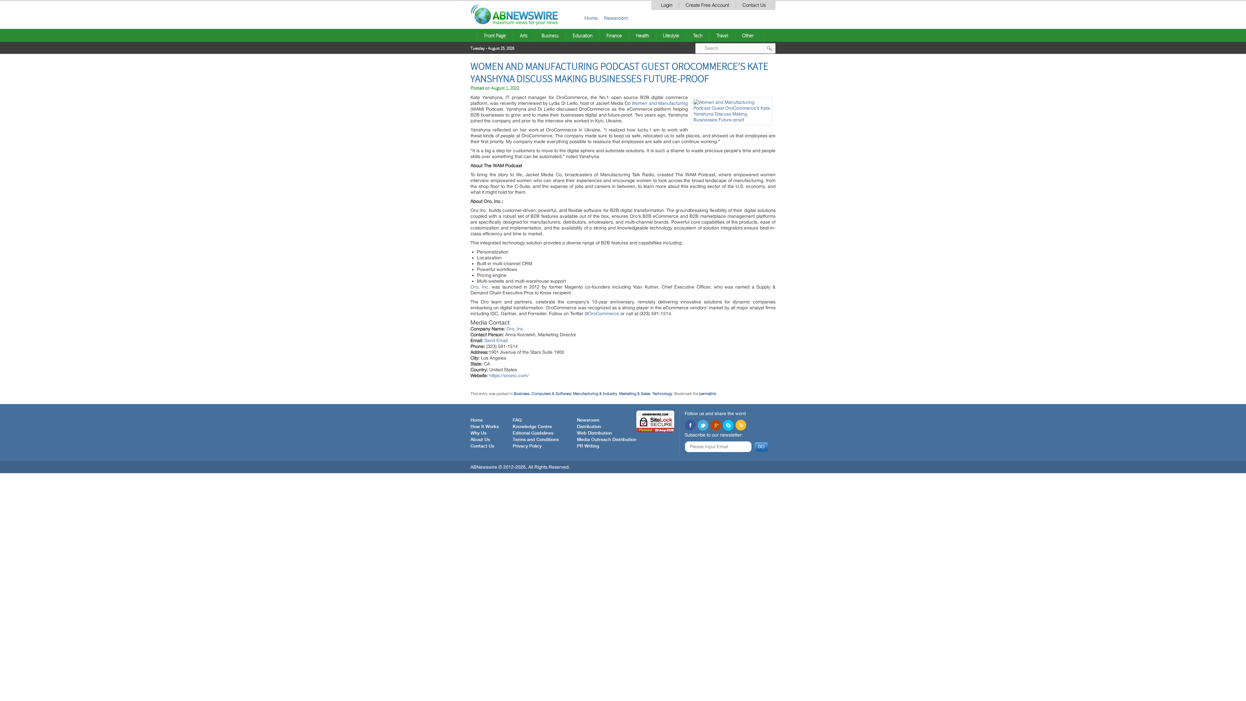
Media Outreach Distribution (606, 439)
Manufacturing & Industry (595, 393)
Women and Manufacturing (660, 103)
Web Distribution (594, 433)
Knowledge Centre (532, 426)
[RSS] (740, 426)
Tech (697, 35)
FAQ (517, 420)
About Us (480, 439)
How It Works (484, 426)
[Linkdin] (715, 426)
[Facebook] (690, 426)
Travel (722, 35)
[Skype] (728, 426)
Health (642, 35)
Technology (662, 393)
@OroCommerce (602, 313)
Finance (614, 35)
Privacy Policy (527, 446)
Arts (524, 35)
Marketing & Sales (634, 393)
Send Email (496, 340)
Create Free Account (707, 5)
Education (582, 35)
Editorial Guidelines (533, 433)
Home (591, 18)
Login (666, 5)
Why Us (478, 433)
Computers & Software (551, 393)
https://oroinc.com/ (509, 375)
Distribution (589, 426)
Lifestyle (671, 35)
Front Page (495, 35)
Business (550, 35)
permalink (707, 393)
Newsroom (616, 18)
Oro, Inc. (480, 286)
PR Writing (588, 446)
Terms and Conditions (536, 439)
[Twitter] (702, 426)
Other (748, 35)
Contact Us (754, 5)
